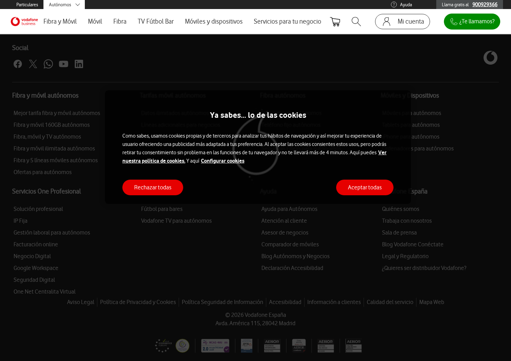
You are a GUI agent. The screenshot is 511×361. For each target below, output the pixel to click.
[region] (258, 147)
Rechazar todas (152, 186)
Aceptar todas (365, 186)
